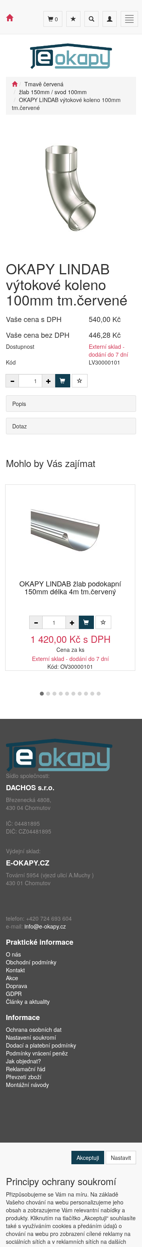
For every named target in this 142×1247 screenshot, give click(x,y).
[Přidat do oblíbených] (80, 380)
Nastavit (121, 1157)
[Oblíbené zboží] (73, 19)
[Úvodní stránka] (14, 84)
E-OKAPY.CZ (27, 863)
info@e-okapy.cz (45, 926)
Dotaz (19, 426)
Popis (19, 404)
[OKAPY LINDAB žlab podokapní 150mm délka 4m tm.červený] (70, 532)
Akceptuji (88, 1157)
